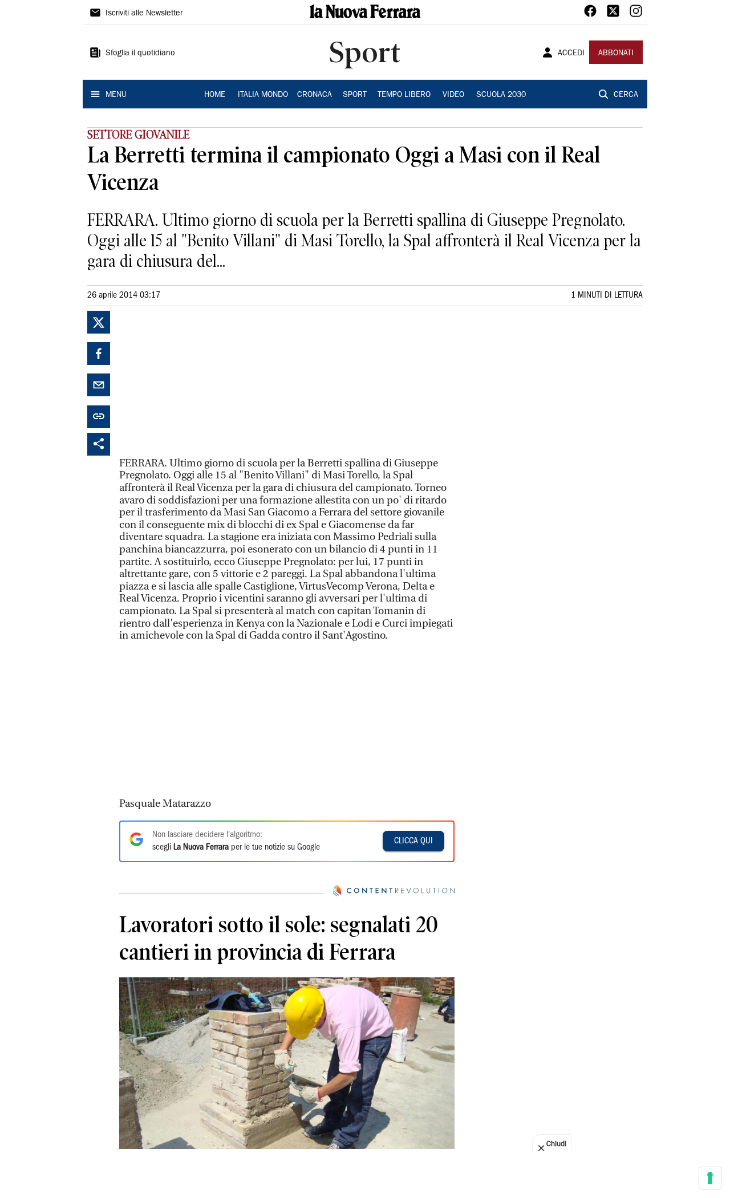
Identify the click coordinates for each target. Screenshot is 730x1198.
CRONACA (314, 95)
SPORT (355, 95)
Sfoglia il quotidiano (140, 54)
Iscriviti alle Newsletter (144, 14)
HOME (214, 95)
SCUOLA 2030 (501, 95)
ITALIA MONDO (263, 95)
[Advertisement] (204, 382)
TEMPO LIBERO (404, 95)
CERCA (626, 95)
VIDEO (453, 95)
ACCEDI (571, 54)
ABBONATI (616, 54)
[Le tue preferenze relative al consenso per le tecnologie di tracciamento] (710, 1178)
